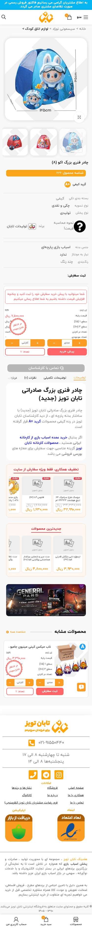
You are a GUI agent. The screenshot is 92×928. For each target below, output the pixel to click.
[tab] (80, 377)
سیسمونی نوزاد (63, 29)
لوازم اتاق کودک (36, 29)
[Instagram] (58, 774)
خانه (82, 29)
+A (67, 184)
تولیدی (65, 213)
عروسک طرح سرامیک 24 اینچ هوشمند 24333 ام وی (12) (68, 500)
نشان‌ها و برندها (22, 788)
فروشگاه (52, 788)
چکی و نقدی (61, 205)
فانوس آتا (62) (36, 497)
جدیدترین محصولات (46, 529)
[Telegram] (45, 774)
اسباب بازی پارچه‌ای (55, 247)
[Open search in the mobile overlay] (3, 17)
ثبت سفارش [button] (50, 691)
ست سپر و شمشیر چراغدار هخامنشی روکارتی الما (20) (37, 558)
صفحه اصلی (76, 788)
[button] (81, 686)
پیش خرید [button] (67, 351)
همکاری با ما (76, 795)
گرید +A (35, 421)
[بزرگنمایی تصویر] (79, 117)
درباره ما (52, 795)
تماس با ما (77, 803)
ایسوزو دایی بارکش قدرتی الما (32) (67, 558)
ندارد (63, 254)
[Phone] (33, 774)
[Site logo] (46, 17)
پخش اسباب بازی (75, 864)
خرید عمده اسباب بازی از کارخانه (44, 437)
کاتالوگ (27, 795)
